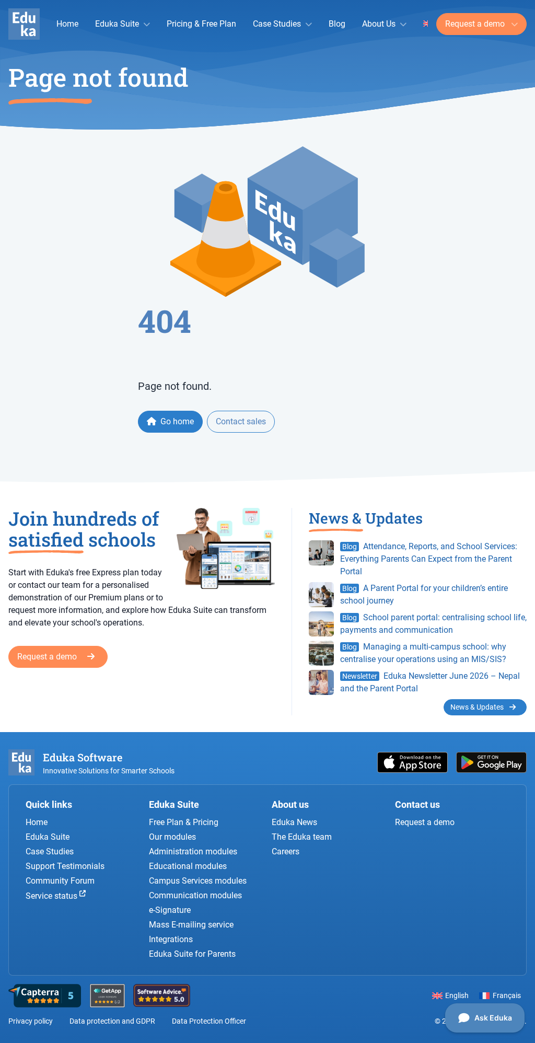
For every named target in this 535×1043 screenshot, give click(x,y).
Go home (176, 421)
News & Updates (477, 707)
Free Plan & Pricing (183, 822)
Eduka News (294, 822)
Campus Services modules (198, 881)
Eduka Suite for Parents (192, 954)
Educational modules (188, 866)
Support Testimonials (65, 866)
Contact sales (241, 421)
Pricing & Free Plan (201, 24)
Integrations (171, 939)
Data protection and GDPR (112, 1021)
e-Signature (170, 910)
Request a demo (476, 24)
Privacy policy (30, 1021)
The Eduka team (302, 837)
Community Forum (60, 881)
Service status (52, 896)
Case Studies (277, 24)
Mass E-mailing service (191, 925)
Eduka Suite (117, 24)
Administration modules (193, 851)
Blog (337, 24)
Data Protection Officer (209, 1021)
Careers (285, 851)
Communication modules (195, 895)
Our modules (172, 837)
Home (67, 24)
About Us (379, 24)
